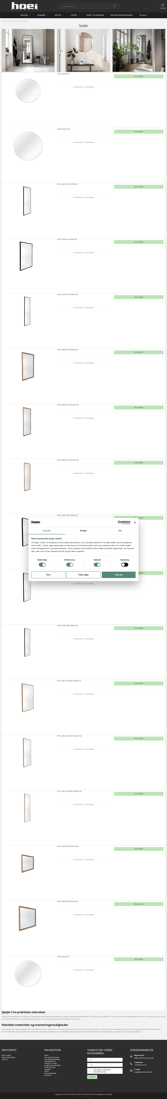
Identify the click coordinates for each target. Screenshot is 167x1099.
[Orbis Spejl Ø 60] (28, 99)
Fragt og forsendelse (52, 1065)
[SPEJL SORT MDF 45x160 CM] (28, 651)
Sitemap (47, 1075)
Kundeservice (49, 1061)
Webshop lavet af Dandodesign (83, 1097)
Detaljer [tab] (83, 531)
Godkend (92, 1077)
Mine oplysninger (8, 1057)
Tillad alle (119, 575)
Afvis (48, 575)
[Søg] (114, 7)
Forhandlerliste (50, 1073)
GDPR (46, 1071)
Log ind (4, 1059)
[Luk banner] (135, 522)
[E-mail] (105, 1065)
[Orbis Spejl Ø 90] (28, 154)
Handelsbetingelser (52, 1059)
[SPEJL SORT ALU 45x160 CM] (28, 319)
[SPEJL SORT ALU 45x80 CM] (28, 264)
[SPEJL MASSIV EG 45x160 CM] (28, 485)
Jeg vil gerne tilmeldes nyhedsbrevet (102, 1071)
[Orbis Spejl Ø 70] (28, 982)
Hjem (46, 1055)
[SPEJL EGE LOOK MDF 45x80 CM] (28, 706)
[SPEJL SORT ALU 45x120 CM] (28, 209)
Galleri (24, 15)
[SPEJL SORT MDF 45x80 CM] (28, 540)
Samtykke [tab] (47, 531)
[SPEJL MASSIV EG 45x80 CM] (28, 375)
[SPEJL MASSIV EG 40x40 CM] (28, 871)
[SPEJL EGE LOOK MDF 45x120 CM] (28, 761)
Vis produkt (138, 76)
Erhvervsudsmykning (122, 15)
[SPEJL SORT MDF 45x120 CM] (28, 595)
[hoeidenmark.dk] (24, 6)
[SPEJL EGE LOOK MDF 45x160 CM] (28, 816)
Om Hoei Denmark (51, 1057)
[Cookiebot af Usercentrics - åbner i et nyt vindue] (119, 522)
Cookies (47, 1069)
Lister (74, 15)
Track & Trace (49, 1067)
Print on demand (95, 15)
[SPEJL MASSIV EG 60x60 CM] (28, 926)
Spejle (58, 15)
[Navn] (105, 1060)
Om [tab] (120, 531)
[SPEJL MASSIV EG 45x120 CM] (28, 430)
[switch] (69, 565)
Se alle (143, 15)
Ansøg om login (50, 1063)
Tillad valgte (83, 575)
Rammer (41, 15)
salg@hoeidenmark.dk (143, 1072)
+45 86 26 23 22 (140, 1065)
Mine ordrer (6, 1055)
